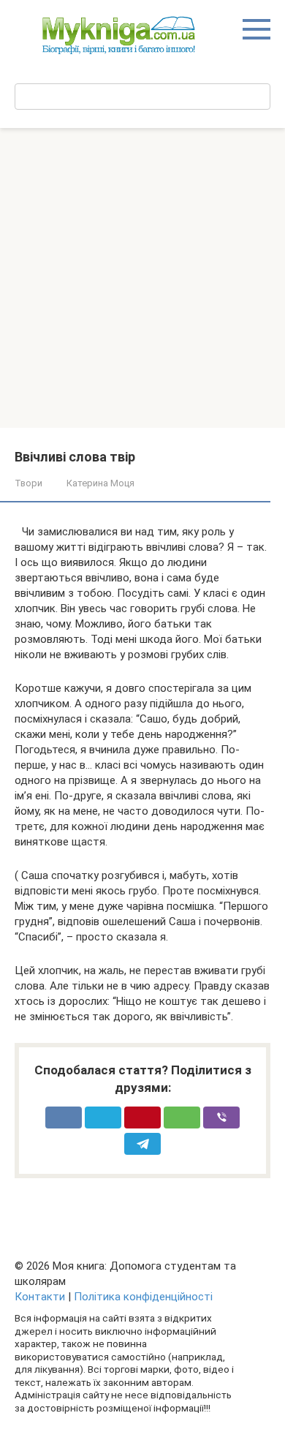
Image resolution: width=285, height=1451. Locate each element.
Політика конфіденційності (143, 1296)
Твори (28, 483)
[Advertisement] (142, 278)
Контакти (40, 1296)
